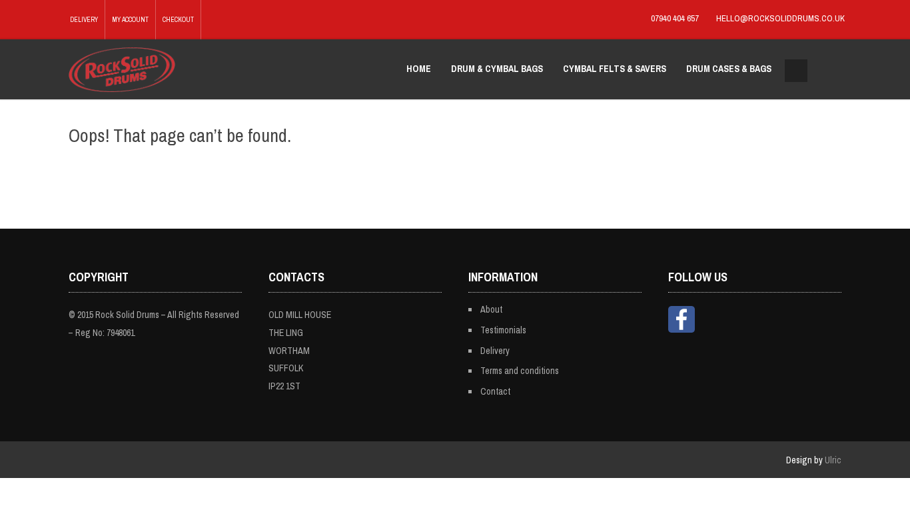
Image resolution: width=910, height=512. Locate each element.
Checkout (178, 19)
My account (130, 19)
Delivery (84, 19)
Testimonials (503, 330)
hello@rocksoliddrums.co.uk (780, 18)
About (491, 309)
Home (418, 69)
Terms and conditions (519, 371)
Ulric (833, 460)
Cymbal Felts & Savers (614, 69)
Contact (495, 391)
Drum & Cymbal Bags (497, 69)
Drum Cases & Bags (728, 69)
